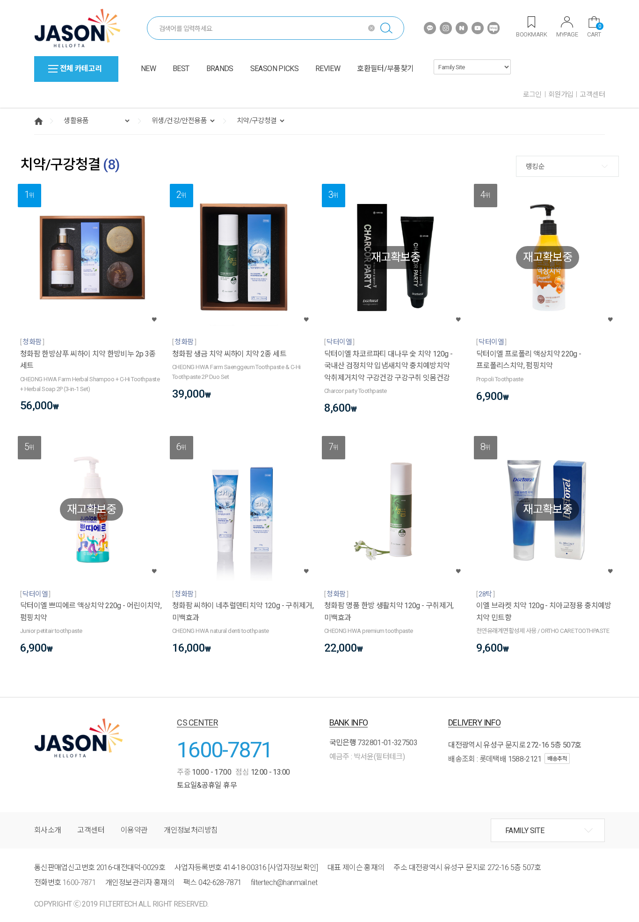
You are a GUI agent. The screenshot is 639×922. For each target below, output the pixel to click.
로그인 (532, 94)
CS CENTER (197, 722)
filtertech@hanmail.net (284, 882)
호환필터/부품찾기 (385, 68)
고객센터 (592, 94)
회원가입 (561, 94)
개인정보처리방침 (191, 830)
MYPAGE (567, 34)
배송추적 (557, 758)
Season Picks (274, 68)
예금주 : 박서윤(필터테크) (367, 756)
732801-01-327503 (387, 742)
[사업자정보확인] (293, 867)
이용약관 (134, 830)
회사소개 (47, 830)
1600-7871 (224, 749)
